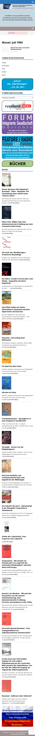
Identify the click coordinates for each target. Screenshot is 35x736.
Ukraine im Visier (9, 392)
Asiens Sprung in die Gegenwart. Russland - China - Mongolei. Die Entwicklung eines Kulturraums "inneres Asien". (15, 192)
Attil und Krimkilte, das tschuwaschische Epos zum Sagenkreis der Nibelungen (13, 477)
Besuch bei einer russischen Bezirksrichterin (20, 48)
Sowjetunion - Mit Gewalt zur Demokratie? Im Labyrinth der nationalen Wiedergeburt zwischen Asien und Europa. (16, 564)
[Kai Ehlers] (17, 8)
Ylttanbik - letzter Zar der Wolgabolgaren (13, 448)
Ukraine (4, 72)
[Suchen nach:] (17, 33)
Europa (4, 62)
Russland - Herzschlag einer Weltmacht (13, 339)
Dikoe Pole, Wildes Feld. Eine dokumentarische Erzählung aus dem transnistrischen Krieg (17, 224)
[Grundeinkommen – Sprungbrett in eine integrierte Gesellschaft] (17, 409)
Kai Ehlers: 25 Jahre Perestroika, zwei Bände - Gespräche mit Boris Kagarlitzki (17, 281)
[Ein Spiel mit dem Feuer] (17, 356)
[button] (32, 1)
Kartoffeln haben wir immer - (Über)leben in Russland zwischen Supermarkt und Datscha (16, 309)
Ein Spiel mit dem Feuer (11, 366)
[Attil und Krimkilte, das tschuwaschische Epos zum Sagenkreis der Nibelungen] (17, 466)
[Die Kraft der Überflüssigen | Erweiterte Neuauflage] (17, 243)
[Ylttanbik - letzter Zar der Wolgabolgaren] (17, 437)
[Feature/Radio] (5, 49)
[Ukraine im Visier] (17, 383)
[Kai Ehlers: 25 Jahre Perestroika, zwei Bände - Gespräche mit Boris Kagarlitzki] (17, 269)
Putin (3, 69)
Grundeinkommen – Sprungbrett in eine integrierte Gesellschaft (16, 420)
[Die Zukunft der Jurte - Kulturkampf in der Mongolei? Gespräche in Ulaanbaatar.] (17, 496)
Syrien (4, 75)
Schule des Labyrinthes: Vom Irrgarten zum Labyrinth (14, 537)
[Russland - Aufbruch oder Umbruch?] (17, 686)
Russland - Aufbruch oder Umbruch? (17, 696)
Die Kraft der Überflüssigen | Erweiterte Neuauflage (14, 253)
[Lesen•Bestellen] (14, 203)
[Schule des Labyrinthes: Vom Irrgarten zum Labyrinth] (17, 527)
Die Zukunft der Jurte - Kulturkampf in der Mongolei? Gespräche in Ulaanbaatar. (17, 508)
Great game (5, 65)
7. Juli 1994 (14, 51)
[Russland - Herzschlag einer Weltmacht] (17, 328)
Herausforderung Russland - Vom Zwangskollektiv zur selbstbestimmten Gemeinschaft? (16, 630)
